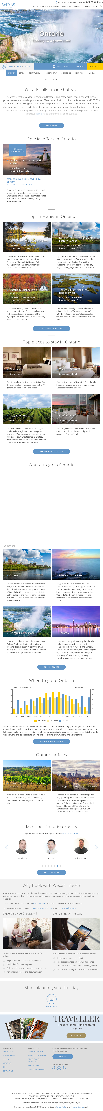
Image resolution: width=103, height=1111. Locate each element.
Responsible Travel (36, 1069)
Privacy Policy (61, 1107)
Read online (76, 1035)
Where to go (66, 73)
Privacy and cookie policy (40, 1094)
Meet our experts (52, 80)
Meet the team (51, 872)
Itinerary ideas (35, 73)
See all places (51, 667)
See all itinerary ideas (51, 328)
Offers (22, 73)
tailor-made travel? (68, 908)
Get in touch (51, 1006)
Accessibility (87, 1094)
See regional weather (51, 741)
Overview (11, 73)
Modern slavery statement (61, 1096)
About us (7, 1063)
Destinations (8, 1051)
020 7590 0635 (70, 833)
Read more (51, 125)
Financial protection (38, 1096)
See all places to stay (51, 451)
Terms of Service (77, 1107)
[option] (22, 848)
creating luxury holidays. (42, 908)
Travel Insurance (35, 1051)
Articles (92, 73)
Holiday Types (9, 1055)
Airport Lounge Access (38, 1055)
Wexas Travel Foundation (34, 1060)
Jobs (5, 1067)
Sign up (62, 1056)
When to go (80, 73)
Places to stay (51, 73)
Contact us (8, 1071)
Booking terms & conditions (67, 1094)
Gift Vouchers (34, 1065)
